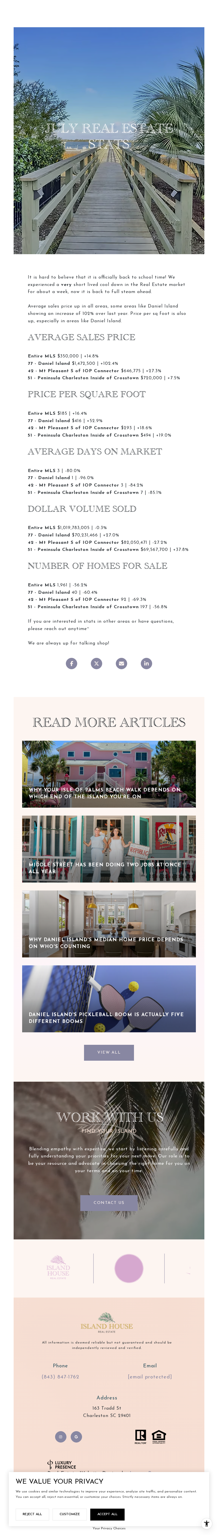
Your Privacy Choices (109, 1528)
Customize (70, 1514)
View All (109, 1052)
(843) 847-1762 (60, 1377)
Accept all (107, 1514)
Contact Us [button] (109, 1203)
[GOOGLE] (76, 1437)
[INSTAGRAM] (60, 1437)
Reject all (32, 1514)
